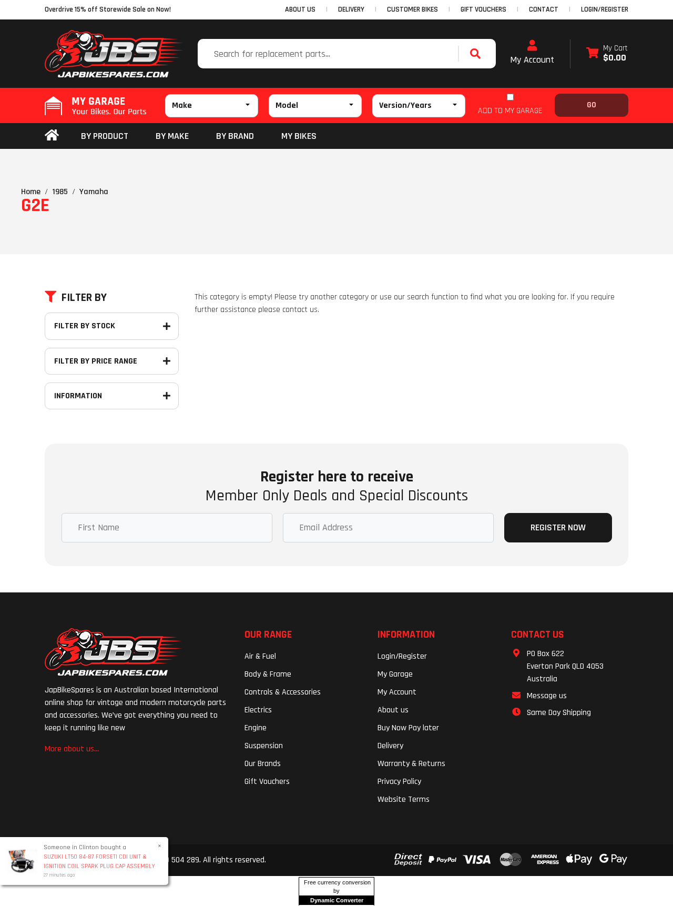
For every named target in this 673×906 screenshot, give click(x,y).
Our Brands (262, 763)
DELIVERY (351, 9)
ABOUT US (300, 9)
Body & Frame (267, 674)
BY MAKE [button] (172, 136)
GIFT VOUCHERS (483, 9)
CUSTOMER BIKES (412, 9)
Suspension (263, 745)
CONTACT (543, 9)
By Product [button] (104, 136)
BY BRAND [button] (235, 136)
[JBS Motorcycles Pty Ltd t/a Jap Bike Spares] (114, 53)
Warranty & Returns (411, 763)
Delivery (390, 745)
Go (591, 104)
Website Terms (404, 799)
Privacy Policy (399, 781)
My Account (532, 60)
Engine (255, 727)
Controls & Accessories (282, 692)
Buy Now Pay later (408, 727)
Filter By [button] (84, 298)
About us (393, 710)
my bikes (299, 136)
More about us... (72, 748)
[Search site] (478, 53)
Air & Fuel (260, 656)
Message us (547, 695)
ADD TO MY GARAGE (510, 110)
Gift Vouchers (267, 781)
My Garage (395, 674)
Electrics (258, 710)
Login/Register (604, 9)
